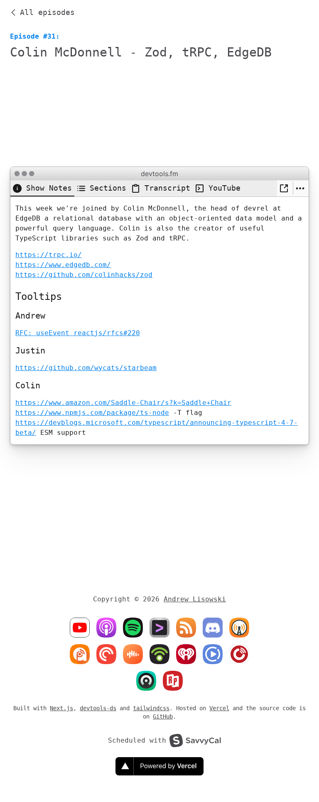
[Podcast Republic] (213, 654)
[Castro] (146, 681)
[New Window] (284, 188)
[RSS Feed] (186, 628)
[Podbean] (159, 654)
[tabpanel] (159, 321)
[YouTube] (80, 628)
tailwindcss (151, 708)
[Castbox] (133, 654)
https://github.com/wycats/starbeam (86, 368)
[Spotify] (133, 628)
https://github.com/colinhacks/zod (83, 275)
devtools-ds (98, 708)
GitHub (163, 716)
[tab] (42, 188)
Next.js (61, 708)
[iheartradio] (186, 654)
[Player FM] (239, 654)
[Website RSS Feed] (159, 628)
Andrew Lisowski (195, 599)
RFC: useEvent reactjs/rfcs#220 (77, 333)
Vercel (219, 708)
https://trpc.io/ (48, 255)
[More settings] (301, 188)
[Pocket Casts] (106, 654)
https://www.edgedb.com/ (63, 265)
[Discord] (213, 628)
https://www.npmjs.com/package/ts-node (92, 413)
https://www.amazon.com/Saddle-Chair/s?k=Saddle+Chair (123, 403)
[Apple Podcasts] (106, 628)
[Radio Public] (173, 681)
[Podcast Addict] (80, 654)
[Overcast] (239, 628)
